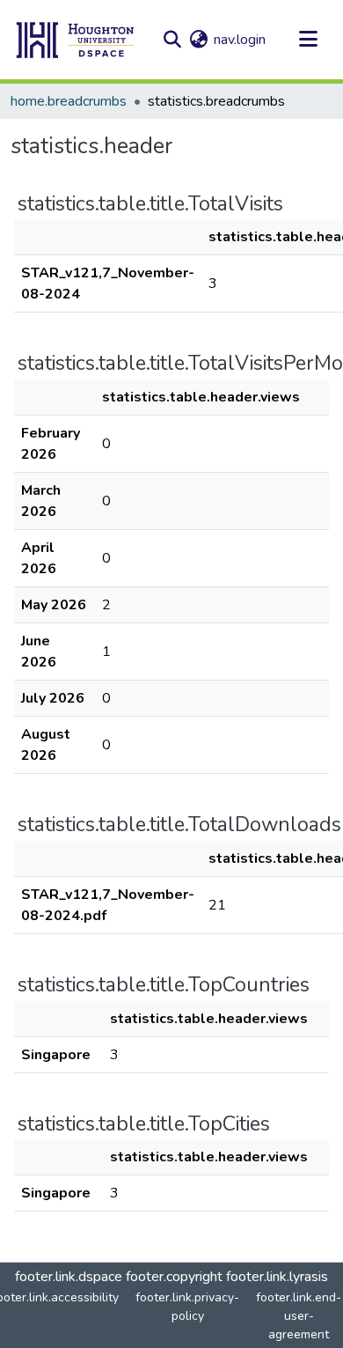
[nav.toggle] (307, 39)
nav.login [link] (240, 39)
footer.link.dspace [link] (68, 1276)
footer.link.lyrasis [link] (277, 1276)
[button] (76, 40)
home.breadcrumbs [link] (69, 101)
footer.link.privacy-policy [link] (187, 1306)
